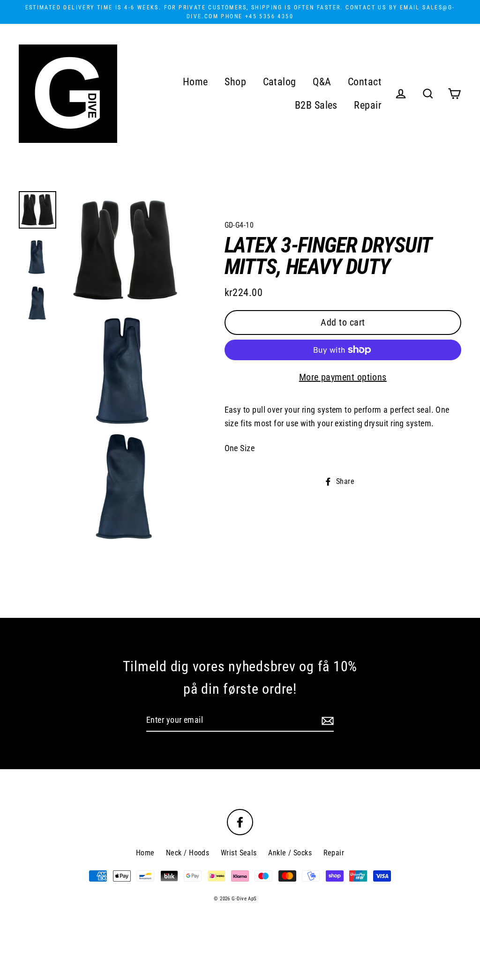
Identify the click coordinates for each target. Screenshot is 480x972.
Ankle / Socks (290, 852)
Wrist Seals (239, 852)
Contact (365, 82)
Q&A (322, 82)
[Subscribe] (326, 721)
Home (195, 82)
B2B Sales (316, 105)
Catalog (279, 82)
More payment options (343, 377)
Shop (235, 82)
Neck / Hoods (187, 852)
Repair (368, 105)
